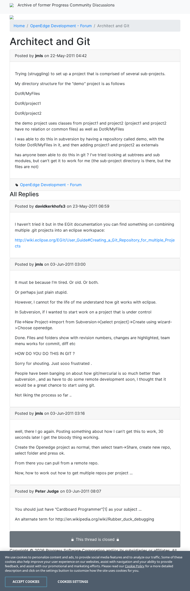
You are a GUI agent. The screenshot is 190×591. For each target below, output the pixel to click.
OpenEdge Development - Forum (61, 25)
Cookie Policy (134, 566)
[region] (95, 571)
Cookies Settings (73, 581)
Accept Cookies (26, 581)
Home (19, 25)
